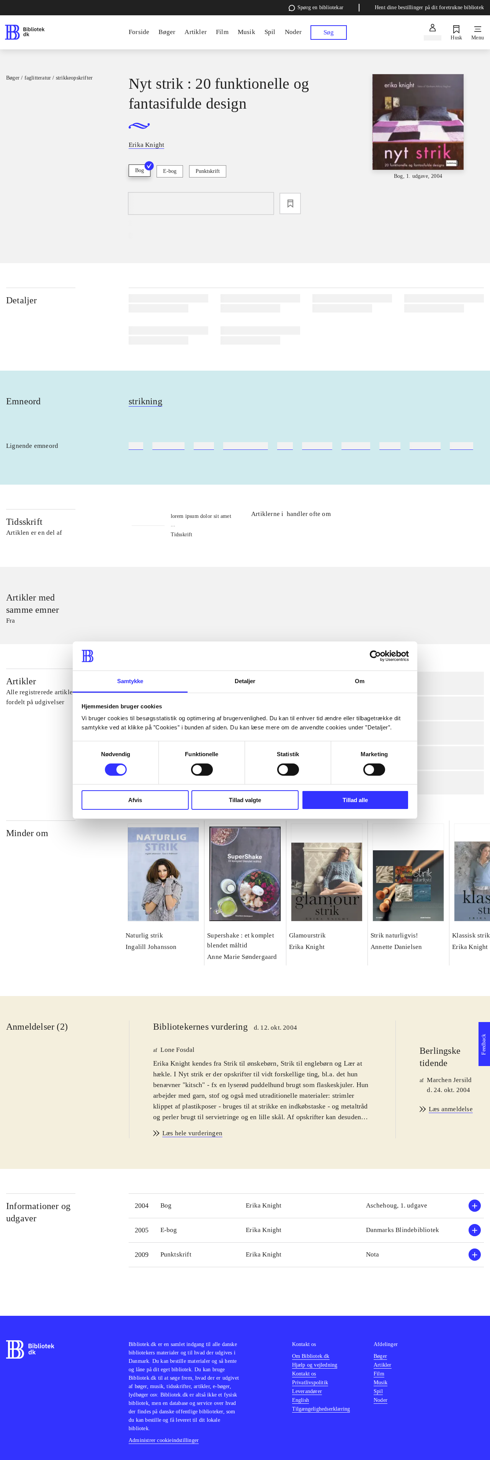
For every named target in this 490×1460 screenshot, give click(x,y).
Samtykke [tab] (130, 681)
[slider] (418, 131)
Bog (139, 170)
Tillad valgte (245, 800)
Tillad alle (355, 800)
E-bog (169, 171)
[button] (306, 1205)
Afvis (135, 800)
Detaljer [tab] (245, 681)
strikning (145, 401)
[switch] (202, 769)
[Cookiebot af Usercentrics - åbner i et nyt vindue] (375, 656)
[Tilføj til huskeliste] (290, 203)
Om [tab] (359, 681)
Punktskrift (208, 171)
